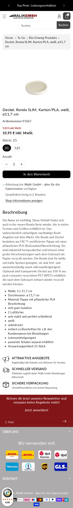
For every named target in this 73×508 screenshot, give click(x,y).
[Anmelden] (64, 421)
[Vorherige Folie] (9, 5)
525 (17, 148)
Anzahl (7, 156)
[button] (6, 16)
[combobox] (44, 25)
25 (7, 148)
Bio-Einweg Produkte (43, 38)
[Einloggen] (59, 16)
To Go (21, 38)
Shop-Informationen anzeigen (23, 200)
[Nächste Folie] (64, 5)
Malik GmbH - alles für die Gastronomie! (42, 493)
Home (9, 38)
